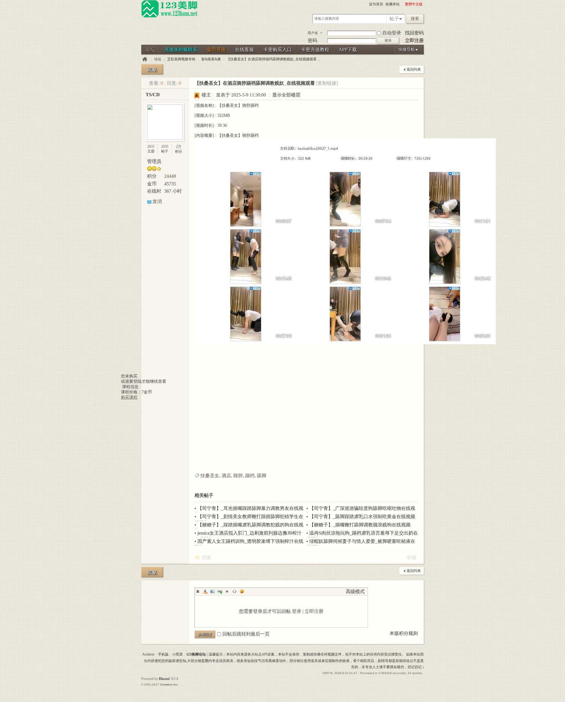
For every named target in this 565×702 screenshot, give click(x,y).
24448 (170, 176)
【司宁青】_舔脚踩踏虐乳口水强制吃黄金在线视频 (362, 516)
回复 (206, 557)
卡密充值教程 (315, 49)
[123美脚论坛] (169, 16)
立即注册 (414, 40)
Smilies (242, 591)
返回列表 (414, 69)
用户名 (313, 33)
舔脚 (261, 475)
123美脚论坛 (144, 59)
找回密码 (414, 32)
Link (220, 591)
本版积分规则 (404, 633)
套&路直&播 (211, 59)
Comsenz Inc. (169, 684)
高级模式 (355, 591)
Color (205, 591)
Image (212, 591)
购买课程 (129, 397)
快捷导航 (406, 49)
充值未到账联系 (180, 49)
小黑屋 (177, 654)
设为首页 (376, 4)
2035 (150, 146)
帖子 (394, 18)
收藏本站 (392, 4)
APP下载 (348, 49)
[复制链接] (327, 83)
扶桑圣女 (209, 475)
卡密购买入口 (277, 49)
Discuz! (164, 679)
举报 (411, 557)
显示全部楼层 (286, 94)
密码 (312, 40)
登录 (296, 611)
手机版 (163, 654)
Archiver (148, 654)
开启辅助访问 (402, 4)
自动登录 (391, 32)
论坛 (150, 49)
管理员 (154, 161)
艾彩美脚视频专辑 (181, 59)
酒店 (226, 475)
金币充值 (216, 49)
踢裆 (250, 475)
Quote (227, 591)
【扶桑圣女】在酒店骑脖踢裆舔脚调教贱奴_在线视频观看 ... (273, 59)
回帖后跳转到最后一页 (246, 633)
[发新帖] (152, 69)
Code (234, 591)
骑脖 (238, 475)
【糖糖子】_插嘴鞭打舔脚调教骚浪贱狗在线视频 (360, 524)
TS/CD (153, 94)
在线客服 (244, 49)
